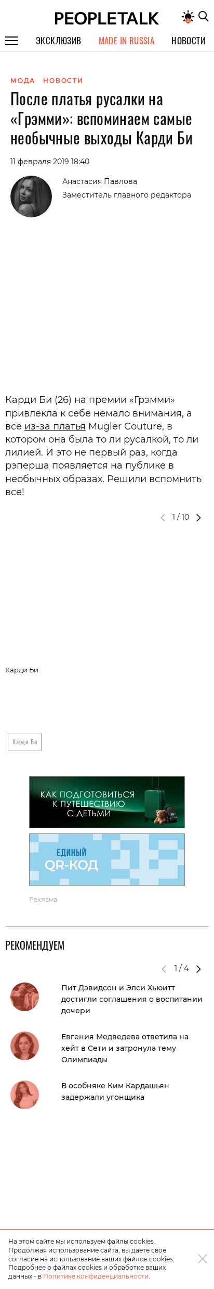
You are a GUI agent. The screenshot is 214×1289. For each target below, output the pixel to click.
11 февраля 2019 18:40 (49, 161)
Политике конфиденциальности (96, 1276)
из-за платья (55, 426)
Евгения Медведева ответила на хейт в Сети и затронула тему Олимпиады (125, 1048)
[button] (198, 517)
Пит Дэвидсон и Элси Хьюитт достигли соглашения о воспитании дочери (132, 999)
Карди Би (24, 741)
